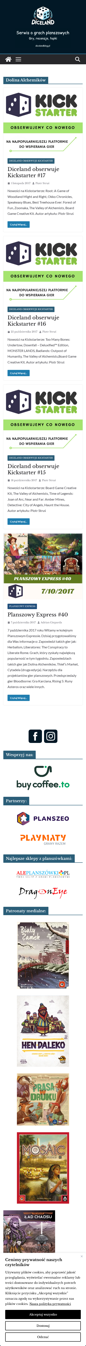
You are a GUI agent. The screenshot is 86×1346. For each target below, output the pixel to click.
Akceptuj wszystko (43, 1314)
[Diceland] (8, 59)
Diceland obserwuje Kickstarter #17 (33, 172)
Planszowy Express (22, 606)
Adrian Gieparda (51, 622)
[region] (43, 1299)
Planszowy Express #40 (38, 615)
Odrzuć (43, 1337)
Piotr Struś (42, 183)
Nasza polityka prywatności (50, 1304)
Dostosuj (43, 1326)
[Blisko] (81, 1256)
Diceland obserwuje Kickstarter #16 (33, 321)
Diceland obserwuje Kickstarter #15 (33, 469)
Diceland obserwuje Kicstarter (31, 160)
